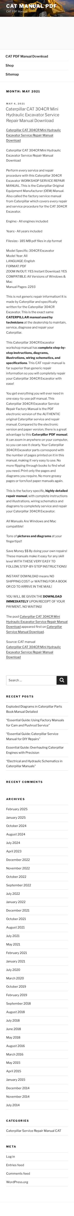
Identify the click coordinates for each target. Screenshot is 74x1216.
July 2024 (13, 843)
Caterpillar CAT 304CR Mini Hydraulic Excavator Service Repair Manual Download (32, 115)
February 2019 (16, 995)
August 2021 (15, 927)
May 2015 (13, 1063)
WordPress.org (17, 1182)
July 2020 (13, 970)
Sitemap (12, 74)
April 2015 (13, 1071)
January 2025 (16, 817)
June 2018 (13, 1029)
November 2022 (18, 868)
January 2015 (15, 1080)
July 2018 (13, 1020)
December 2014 (18, 1088)
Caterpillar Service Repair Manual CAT (33, 1131)
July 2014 (13, 1105)
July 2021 (13, 936)
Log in (10, 1156)
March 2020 (15, 978)
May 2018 (13, 1037)
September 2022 (18, 885)
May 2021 (13, 944)
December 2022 (18, 860)
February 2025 (17, 809)
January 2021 (15, 961)
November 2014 (18, 1097)
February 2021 (16, 953)
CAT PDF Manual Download (27, 56)
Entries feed (15, 1165)
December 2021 (17, 910)
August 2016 (15, 1046)
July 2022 (13, 894)
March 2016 (14, 1054)
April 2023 (14, 851)
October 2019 (16, 986)
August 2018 (15, 1012)
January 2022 (15, 902)
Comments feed (18, 1173)
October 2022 (16, 877)
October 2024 (16, 826)
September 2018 (18, 1003)
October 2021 (16, 919)
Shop (10, 65)
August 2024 (15, 834)
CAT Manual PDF (31, 6)
